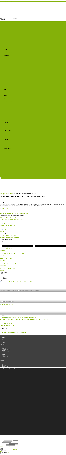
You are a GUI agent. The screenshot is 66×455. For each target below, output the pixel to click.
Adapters (7, 132)
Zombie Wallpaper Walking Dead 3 (6, 248)
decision (12, 219)
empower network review (4, 208)
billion (4, 219)
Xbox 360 (2, 231)
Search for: (1, 18)
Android (7, 128)
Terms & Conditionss (5, 366)
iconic (18, 219)
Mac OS (7, 127)
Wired (7, 142)
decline (14, 219)
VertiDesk (16, 368)
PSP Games (4, 346)
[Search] (0, 178)
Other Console (8, 57)
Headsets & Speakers (5, 356)
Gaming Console (4, 22)
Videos (3, 173)
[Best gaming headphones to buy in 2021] (6, 304)
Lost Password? (14, 449)
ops (22, 219)
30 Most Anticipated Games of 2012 (6, 258)
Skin (6, 151)
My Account (4, 362)
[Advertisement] (33, 186)
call (7, 219)
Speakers (7, 137)
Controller (3, 354)
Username (1, 441)
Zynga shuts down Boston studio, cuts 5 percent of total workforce (11, 263)
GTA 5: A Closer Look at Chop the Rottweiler (9, 243)
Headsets (7, 136)
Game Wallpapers (4, 172)
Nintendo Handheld (9, 52)
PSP (6, 42)
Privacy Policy (4, 365)
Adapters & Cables (5, 355)
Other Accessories (4, 358)
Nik (2, 200)
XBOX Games (8, 97)
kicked (20, 219)
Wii (3, 277)
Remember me (3, 450)
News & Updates (2, 265)
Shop (3, 21)
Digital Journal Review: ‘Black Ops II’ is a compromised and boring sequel (17, 206)
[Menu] (0, 177)
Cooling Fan (8, 150)
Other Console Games (9, 106)
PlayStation (7, 41)
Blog (2, 363)
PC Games (7, 105)
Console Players (8, 368)
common (9, 219)
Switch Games (8, 100)
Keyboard (3, 357)
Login (1, 451)
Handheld (7, 58)
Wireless (7, 141)
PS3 (3, 274)
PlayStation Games (9, 91)
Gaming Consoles (5, 193)
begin (3, 219)
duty (16, 219)
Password (1, 449)
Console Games (4, 72)
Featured (2, 271)
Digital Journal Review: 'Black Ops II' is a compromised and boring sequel (14, 213)
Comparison (4, 174)
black (6, 219)
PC (6, 126)
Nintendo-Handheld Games (10, 101)
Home (1, 193)
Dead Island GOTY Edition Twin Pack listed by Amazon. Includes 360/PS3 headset (13, 253)
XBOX (7, 47)
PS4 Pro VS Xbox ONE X (8, 175)
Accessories (4, 120)
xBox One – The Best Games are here (7, 225)
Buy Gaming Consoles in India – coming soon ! (9, 237)
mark (21, 219)
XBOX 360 (11, 193)
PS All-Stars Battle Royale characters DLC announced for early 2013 (13, 217)
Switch (7, 51)
